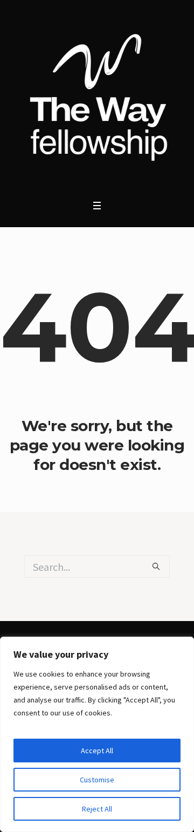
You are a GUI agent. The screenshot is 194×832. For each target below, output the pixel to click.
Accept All (97, 750)
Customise (97, 780)
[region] (97, 734)
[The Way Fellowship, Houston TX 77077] (97, 97)
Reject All (97, 809)
